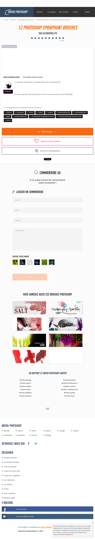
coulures (50, 112)
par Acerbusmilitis (47, 33)
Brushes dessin (25, 383)
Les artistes (51, 12)
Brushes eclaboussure (70, 383)
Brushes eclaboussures (69, 389)
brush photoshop (17, 12)
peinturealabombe (64, 112)
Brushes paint (25, 389)
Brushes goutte (69, 393)
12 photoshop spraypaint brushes (43, 116)
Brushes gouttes (25, 396)
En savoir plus (68, 534)
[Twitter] (35, 443)
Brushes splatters (25, 393)
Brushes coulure (69, 386)
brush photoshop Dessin (11, 77)
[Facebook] (28, 443)
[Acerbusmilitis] (8, 85)
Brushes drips (69, 396)
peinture (9, 112)
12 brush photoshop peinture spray (69, 116)
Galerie (87, 12)
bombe (31, 112)
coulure (40, 112)
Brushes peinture (69, 380)
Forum (75, 12)
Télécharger (48, 131)
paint (8, 116)
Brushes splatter (26, 386)
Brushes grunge (25, 380)
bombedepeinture (80, 112)
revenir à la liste (10, 46)
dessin (8, 120)
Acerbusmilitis (8, 92)
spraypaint (20, 112)
